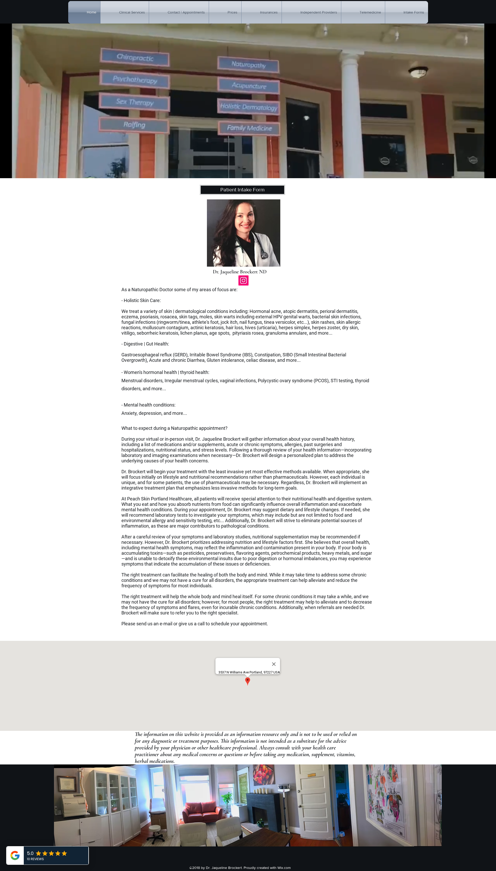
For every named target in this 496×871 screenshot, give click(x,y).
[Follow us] (243, 280)
